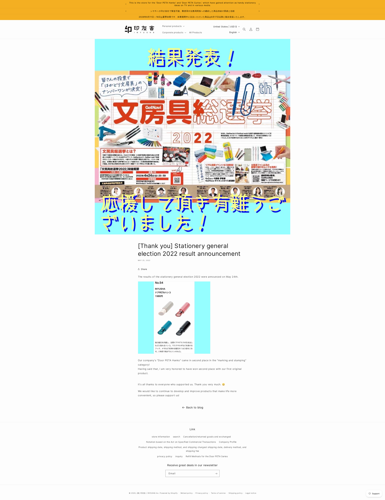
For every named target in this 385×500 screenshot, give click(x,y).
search (176, 436)
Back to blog (194, 407)
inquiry (179, 456)
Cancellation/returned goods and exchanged (207, 436)
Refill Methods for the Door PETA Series (207, 456)
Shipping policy (236, 493)
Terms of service (218, 493)
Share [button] (144, 269)
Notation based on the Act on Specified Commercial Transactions (181, 442)
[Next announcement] (259, 4)
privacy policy (164, 456)
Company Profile (228, 442)
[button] (173, 26)
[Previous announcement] (126, 4)
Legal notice (250, 493)
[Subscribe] (216, 473)
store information (161, 436)
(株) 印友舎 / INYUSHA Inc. (148, 493)
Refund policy (187, 493)
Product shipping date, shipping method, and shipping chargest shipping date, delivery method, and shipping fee (192, 449)
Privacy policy (202, 493)
